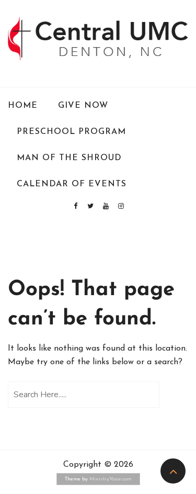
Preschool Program (71, 132)
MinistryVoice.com (110, 479)
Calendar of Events (71, 184)
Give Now (83, 106)
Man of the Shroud (69, 158)
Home (23, 106)
